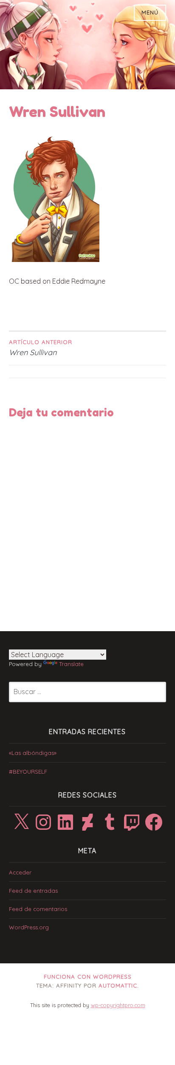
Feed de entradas (33, 890)
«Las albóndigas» (32, 752)
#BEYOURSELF (28, 771)
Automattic (118, 985)
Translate (71, 664)
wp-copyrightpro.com (118, 1005)
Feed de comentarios (38, 909)
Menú (149, 12)
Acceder (20, 872)
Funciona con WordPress (88, 976)
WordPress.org (29, 927)
